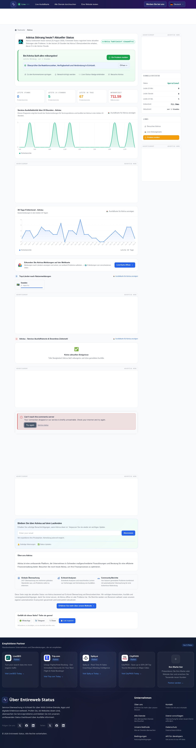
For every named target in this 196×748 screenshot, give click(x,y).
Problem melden (153, 137)
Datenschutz (171, 727)
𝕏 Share (52, 621)
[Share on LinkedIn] (63, 725)
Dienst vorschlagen (174, 715)
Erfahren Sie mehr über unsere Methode (75, 606)
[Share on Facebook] (56, 725)
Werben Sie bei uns (155, 4)
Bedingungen (140, 736)
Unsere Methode (142, 727)
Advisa (20, 563)
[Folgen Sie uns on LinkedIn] (33, 725)
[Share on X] (50, 725)
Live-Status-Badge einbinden (93, 74)
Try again (30, 425)
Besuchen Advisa (154, 126)
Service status (43, 425)
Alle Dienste (139, 715)
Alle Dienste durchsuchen (65, 4)
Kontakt (169, 704)
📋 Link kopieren (67, 621)
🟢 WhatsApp (24, 621)
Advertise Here (130, 163)
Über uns (138, 704)
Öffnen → (123, 65)
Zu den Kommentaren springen (39, 74)
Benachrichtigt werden (66, 74)
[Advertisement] (98, 16)
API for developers (174, 736)
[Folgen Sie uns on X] (19, 725)
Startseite (21, 30)
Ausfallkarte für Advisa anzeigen (123, 113)
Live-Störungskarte (154, 132)
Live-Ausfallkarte (42, 4)
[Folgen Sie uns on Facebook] (26, 725)
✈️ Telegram (40, 621)
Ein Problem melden (119, 57)
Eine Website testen (89, 4)
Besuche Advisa (117, 74)
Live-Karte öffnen (124, 265)
